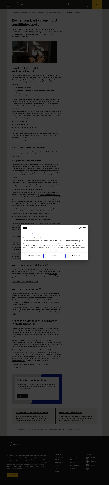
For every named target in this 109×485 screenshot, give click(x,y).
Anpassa (53, 255)
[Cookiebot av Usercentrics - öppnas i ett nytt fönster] (79, 228)
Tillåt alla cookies (75, 255)
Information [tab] (54, 233)
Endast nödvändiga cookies (33, 255)
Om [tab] (77, 233)
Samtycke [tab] (32, 233)
